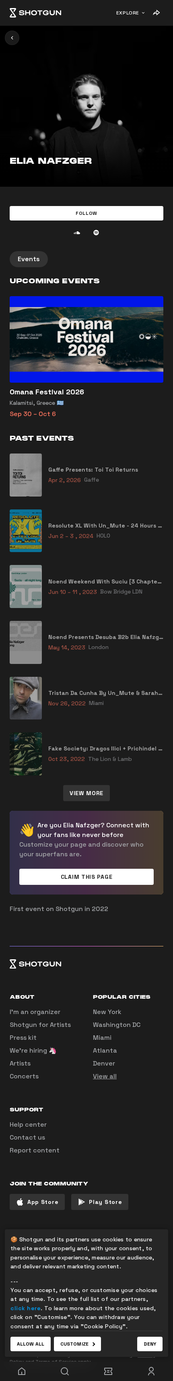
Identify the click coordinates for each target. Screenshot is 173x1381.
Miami (102, 1037)
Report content (35, 1150)
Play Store (105, 1202)
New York (107, 1012)
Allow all (30, 1344)
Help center (28, 1124)
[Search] (65, 1371)
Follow (86, 213)
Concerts (24, 1076)
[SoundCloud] (77, 232)
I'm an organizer (35, 1012)
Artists (20, 1063)
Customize (74, 1344)
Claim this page (87, 876)
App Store (42, 1202)
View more (86, 793)
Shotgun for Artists (40, 1024)
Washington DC (116, 1024)
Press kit (23, 1037)
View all (105, 1076)
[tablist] (86, 259)
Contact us (27, 1137)
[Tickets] (108, 1371)
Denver (104, 1063)
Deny (150, 1344)
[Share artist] (156, 13)
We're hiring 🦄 (33, 1050)
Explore (127, 13)
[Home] (35, 13)
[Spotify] (96, 232)
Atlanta (105, 1050)
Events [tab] (29, 259)
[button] (86, 213)
